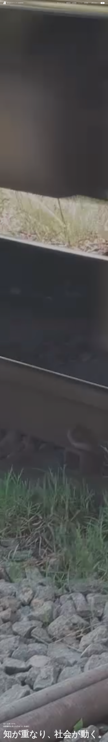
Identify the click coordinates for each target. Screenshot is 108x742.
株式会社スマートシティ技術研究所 (15, 2)
